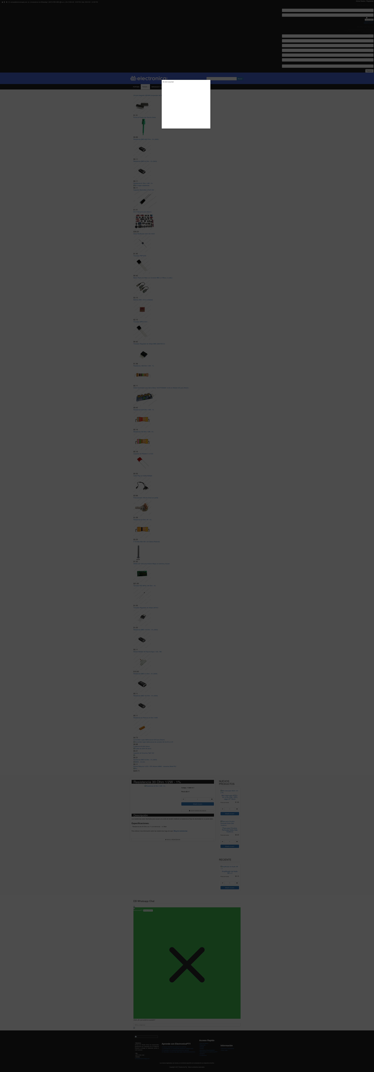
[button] (210, 79)
